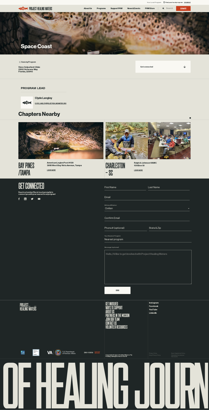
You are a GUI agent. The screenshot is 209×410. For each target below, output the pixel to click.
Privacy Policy (153, 353)
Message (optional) (111, 247)
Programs (101, 8)
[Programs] (101, 8)
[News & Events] (133, 8)
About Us (88, 8)
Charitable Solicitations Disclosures (177, 355)
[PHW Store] (150, 8)
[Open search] (163, 8)
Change (187, 2)
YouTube (153, 309)
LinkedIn (153, 313)
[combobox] (169, 8)
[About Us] (88, 8)
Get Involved (111, 305)
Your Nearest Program (112, 236)
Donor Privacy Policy (155, 355)
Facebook (153, 306)
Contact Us (111, 324)
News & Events (133, 8)
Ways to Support (113, 308)
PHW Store (150, 8)
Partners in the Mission (117, 316)
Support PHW (117, 8)
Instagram (154, 303)
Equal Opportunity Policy (178, 353)
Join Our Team (112, 320)
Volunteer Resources (116, 328)
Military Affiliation (110, 205)
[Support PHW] (117, 8)
